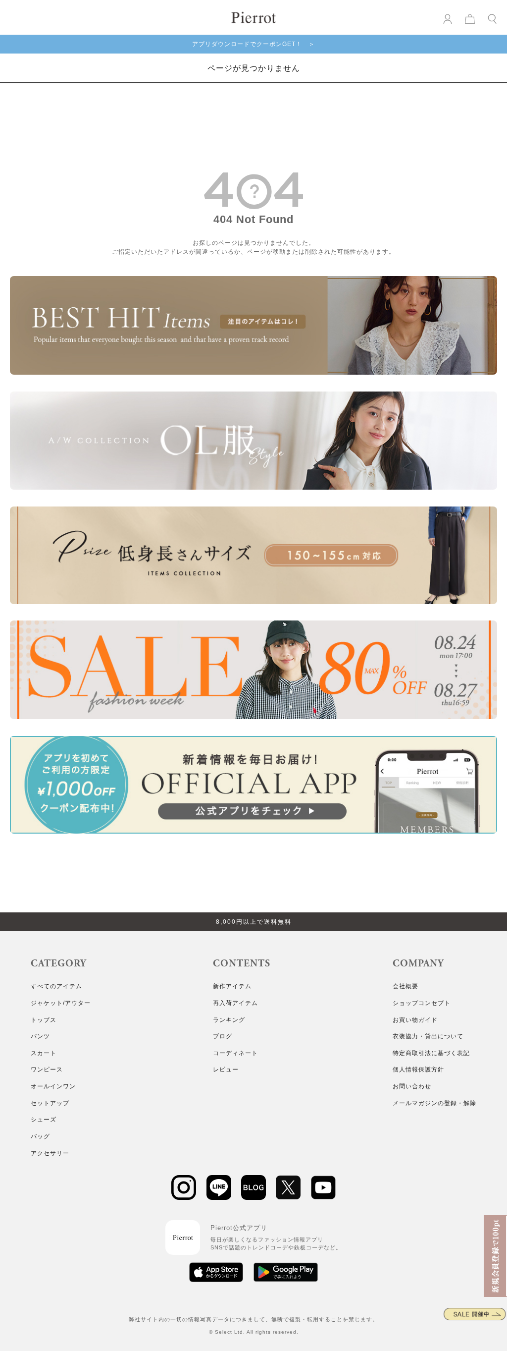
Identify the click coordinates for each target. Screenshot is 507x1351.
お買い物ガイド (415, 1019)
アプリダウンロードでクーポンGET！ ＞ (253, 44)
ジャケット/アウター (61, 1003)
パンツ (40, 1036)
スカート (43, 1053)
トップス (43, 1019)
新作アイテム (232, 986)
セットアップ (50, 1103)
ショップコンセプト (422, 1003)
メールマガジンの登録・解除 (434, 1103)
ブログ (222, 1036)
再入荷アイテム (235, 1003)
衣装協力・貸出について (428, 1036)
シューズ (43, 1119)
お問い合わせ (412, 1086)
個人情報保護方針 (418, 1069)
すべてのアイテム (56, 986)
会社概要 (405, 986)
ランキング (229, 1019)
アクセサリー (50, 1153)
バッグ (40, 1136)
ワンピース (47, 1069)
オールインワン (53, 1086)
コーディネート (235, 1053)
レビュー (226, 1069)
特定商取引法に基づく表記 (431, 1053)
